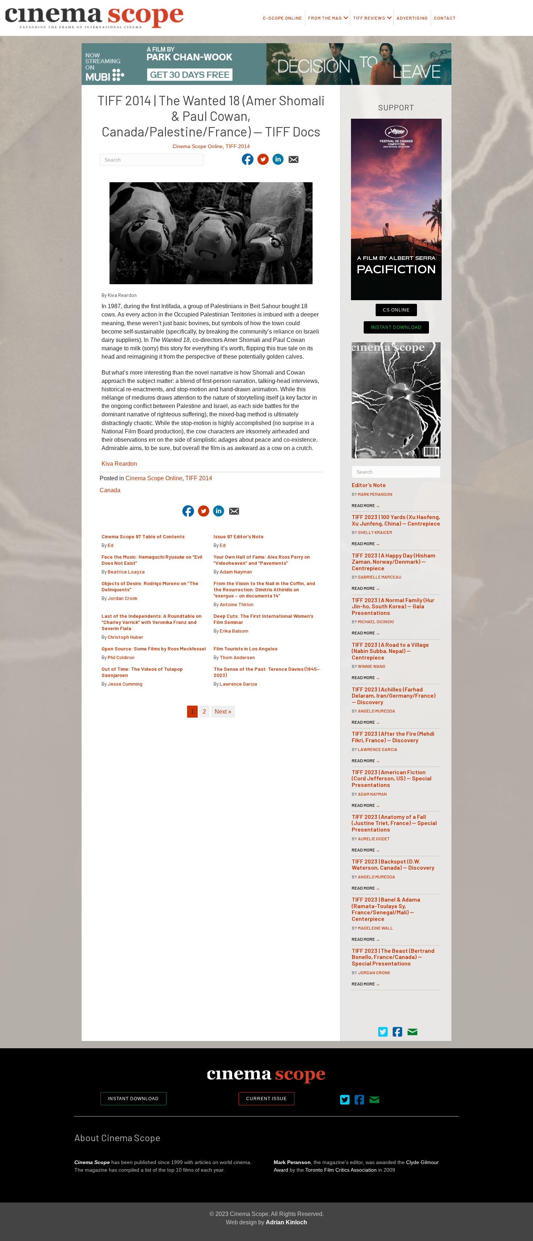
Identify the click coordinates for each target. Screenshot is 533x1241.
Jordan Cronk (122, 598)
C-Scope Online (282, 17)
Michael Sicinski (376, 621)
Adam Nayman (236, 571)
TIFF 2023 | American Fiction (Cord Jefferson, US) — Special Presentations (391, 778)
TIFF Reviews (369, 17)
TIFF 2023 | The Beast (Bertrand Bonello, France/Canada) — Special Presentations (393, 957)
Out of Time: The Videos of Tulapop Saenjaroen (142, 672)
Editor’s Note (369, 484)
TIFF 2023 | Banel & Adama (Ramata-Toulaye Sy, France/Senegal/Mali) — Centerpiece (386, 909)
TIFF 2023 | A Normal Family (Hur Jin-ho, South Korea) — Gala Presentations (393, 606)
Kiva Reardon (119, 464)
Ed (110, 545)
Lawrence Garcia (238, 684)
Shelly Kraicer (375, 532)
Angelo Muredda (376, 710)
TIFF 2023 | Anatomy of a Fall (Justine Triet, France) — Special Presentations (394, 823)
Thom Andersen (237, 657)
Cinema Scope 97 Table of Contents (143, 536)
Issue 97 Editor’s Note (239, 536)
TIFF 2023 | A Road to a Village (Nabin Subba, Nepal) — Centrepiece (390, 651)
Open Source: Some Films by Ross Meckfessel (154, 648)
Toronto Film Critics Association (341, 1170)
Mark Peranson (375, 494)
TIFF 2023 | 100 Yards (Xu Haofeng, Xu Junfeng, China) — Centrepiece (396, 520)
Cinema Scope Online (198, 146)
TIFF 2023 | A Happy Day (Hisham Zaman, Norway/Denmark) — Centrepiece (393, 561)
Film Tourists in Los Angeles (245, 648)
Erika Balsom (234, 631)
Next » (223, 712)
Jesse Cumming (125, 684)
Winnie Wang (371, 666)
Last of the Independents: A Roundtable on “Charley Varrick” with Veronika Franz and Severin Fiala (152, 622)
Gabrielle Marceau (379, 576)
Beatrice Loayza (126, 571)
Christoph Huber (125, 637)
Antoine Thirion (236, 604)
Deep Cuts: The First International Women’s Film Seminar (263, 619)
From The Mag (325, 17)
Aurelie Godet (374, 838)
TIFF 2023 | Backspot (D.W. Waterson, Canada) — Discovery (393, 864)
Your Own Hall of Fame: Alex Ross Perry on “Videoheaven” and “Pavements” (262, 560)
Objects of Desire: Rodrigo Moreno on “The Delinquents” (150, 586)
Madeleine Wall (375, 927)
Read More (366, 505)
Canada (110, 490)
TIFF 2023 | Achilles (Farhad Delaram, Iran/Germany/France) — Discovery (393, 695)
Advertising (412, 17)
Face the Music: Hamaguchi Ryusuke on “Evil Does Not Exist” (152, 560)
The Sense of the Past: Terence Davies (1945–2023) (267, 672)
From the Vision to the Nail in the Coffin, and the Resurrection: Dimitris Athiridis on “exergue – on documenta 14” (264, 589)
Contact (445, 17)
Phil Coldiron (121, 657)
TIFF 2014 (238, 146)
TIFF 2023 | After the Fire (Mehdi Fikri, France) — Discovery (393, 736)
